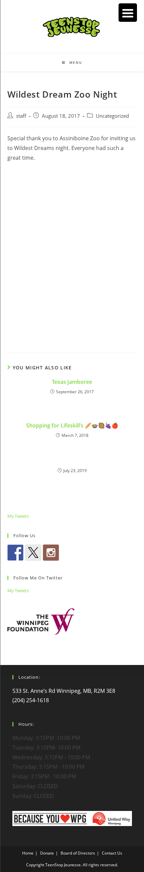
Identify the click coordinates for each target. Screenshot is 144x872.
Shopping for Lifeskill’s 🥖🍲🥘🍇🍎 (72, 425)
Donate (47, 853)
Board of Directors (78, 853)
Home (27, 853)
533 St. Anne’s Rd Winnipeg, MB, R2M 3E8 (63, 691)
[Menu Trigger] (128, 12)
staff (21, 116)
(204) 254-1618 (30, 700)
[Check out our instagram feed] (51, 553)
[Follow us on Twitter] (33, 553)
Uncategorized (112, 116)
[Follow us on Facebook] (15, 553)
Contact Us (112, 853)
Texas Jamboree (72, 382)
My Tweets (18, 516)
